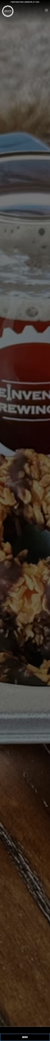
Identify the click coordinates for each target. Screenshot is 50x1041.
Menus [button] (25, 1037)
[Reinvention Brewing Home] (8, 11)
